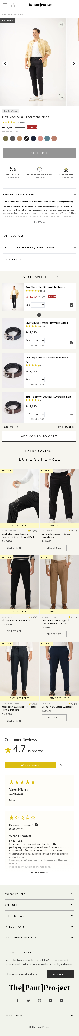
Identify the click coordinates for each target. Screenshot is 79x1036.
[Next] (74, 63)
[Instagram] (39, 1000)
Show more (37, 872)
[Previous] (5, 63)
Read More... (39, 222)
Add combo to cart (39, 436)
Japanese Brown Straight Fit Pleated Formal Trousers (56, 622)
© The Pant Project (39, 1027)
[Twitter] (28, 1000)
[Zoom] (61, 96)
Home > (4, 14)
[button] (9, 122)
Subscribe (61, 974)
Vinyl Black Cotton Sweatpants (17, 620)
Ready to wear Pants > (15, 14)
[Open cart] (74, 5)
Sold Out (39, 153)
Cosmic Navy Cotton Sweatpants (58, 706)
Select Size (14, 548)
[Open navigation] (5, 5)
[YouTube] (50, 1000)
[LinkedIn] (61, 1000)
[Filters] (61, 765)
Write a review (30, 765)
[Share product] (61, 24)
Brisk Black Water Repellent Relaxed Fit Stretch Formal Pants (18, 535)
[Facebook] (17, 1000)
